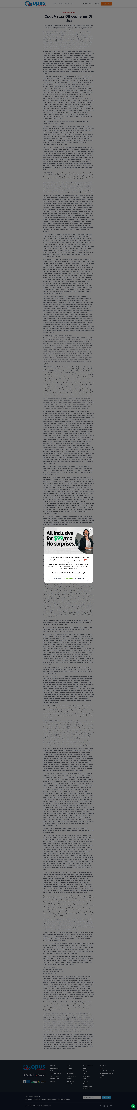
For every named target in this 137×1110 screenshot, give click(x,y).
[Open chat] (133, 1106)
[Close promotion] (90, 529)
